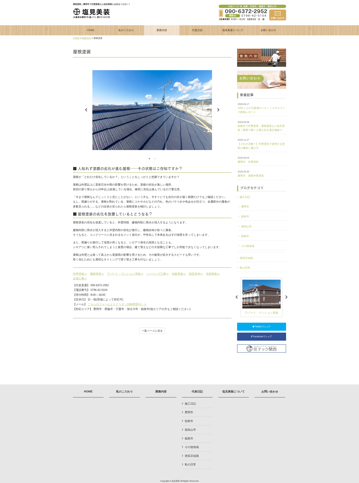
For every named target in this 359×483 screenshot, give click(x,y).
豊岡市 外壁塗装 (248, 160)
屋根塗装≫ (97, 273)
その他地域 (247, 245)
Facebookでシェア (262, 336)
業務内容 (86, 38)
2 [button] (155, 159)
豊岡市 (245, 206)
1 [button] (149, 159)
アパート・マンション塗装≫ (125, 273)
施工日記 (245, 196)
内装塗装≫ (179, 273)
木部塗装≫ (213, 273)
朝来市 (245, 216)
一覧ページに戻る (152, 330)
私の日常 (245, 267)
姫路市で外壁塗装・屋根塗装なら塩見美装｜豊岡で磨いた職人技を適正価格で (261, 126)
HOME (76, 38)
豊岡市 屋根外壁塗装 (251, 173)
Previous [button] (86, 110)
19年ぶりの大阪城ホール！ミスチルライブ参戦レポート (261, 108)
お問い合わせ (269, 391)
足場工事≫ (80, 278)
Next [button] (218, 110)
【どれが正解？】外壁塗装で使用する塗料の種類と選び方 (261, 144)
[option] (152, 110)
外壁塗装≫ (80, 273)
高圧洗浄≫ (196, 273)
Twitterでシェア (262, 326)
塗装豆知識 (246, 257)
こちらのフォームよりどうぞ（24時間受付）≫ (117, 304)
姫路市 (245, 236)
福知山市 (246, 226)
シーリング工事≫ (157, 273)
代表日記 (197, 391)
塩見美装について (233, 391)
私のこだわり (124, 391)
